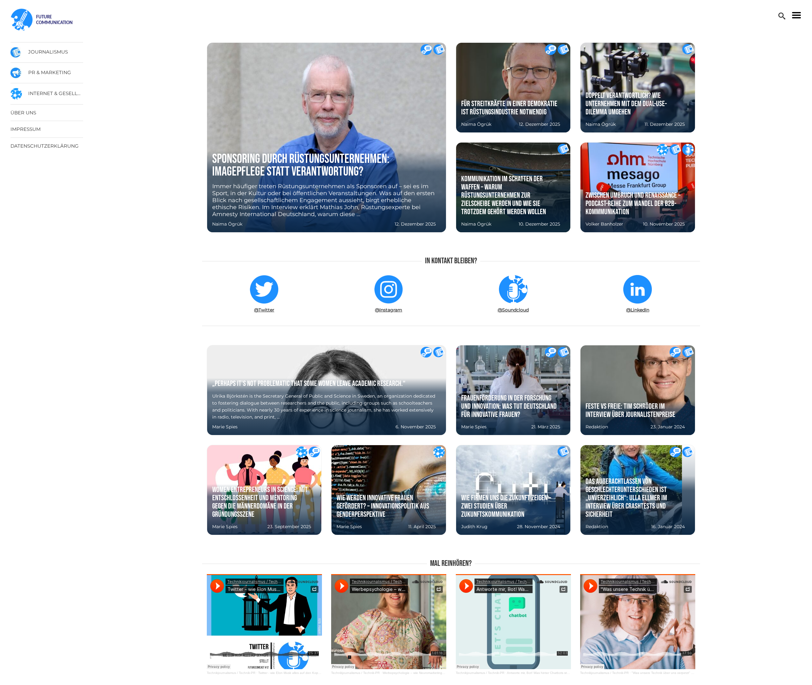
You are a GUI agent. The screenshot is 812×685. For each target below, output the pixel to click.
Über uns (23, 113)
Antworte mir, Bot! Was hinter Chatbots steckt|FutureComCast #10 (555, 673)
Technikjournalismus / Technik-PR (231, 673)
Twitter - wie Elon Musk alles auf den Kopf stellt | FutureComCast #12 (308, 673)
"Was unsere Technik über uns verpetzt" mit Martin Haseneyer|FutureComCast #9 (691, 673)
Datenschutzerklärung (44, 146)
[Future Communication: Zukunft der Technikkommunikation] (47, 20)
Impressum (25, 129)
